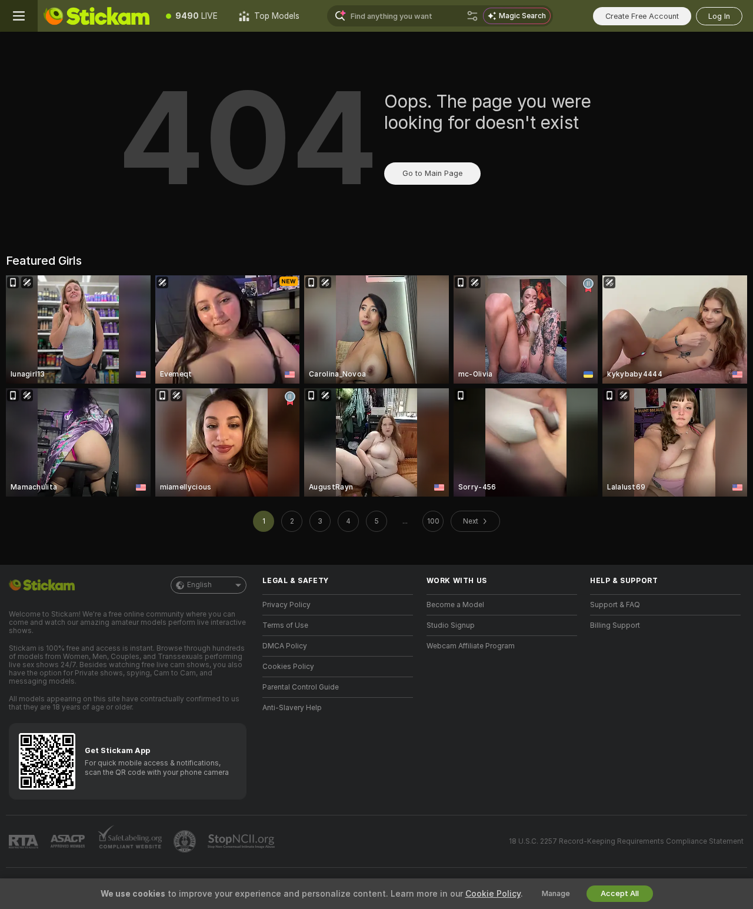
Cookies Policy (288, 666)
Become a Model (455, 605)
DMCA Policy (284, 646)
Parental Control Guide (300, 687)
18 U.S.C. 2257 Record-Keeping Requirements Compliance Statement (626, 841)
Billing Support (615, 625)
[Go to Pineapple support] (186, 841)
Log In (719, 16)
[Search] (472, 16)
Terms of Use (285, 625)
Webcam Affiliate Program (471, 646)
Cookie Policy (493, 893)
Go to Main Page (432, 173)
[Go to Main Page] (96, 16)
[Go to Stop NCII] (242, 841)
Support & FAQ (615, 605)
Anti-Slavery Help (292, 708)
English (199, 585)
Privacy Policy (286, 605)
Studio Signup (451, 625)
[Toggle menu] (19, 16)
